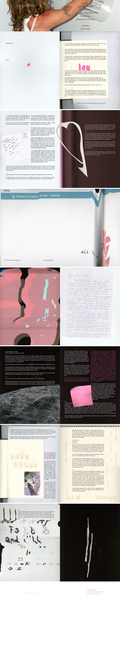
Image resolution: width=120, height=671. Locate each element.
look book (85, 28)
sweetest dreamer (85, 6)
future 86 (85, 9)
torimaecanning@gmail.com (95, 592)
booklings (85, 16)
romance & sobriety (85, 19)
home (85, 3)
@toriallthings (91, 589)
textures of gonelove (85, 12)
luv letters (85, 22)
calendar (85, 25)
